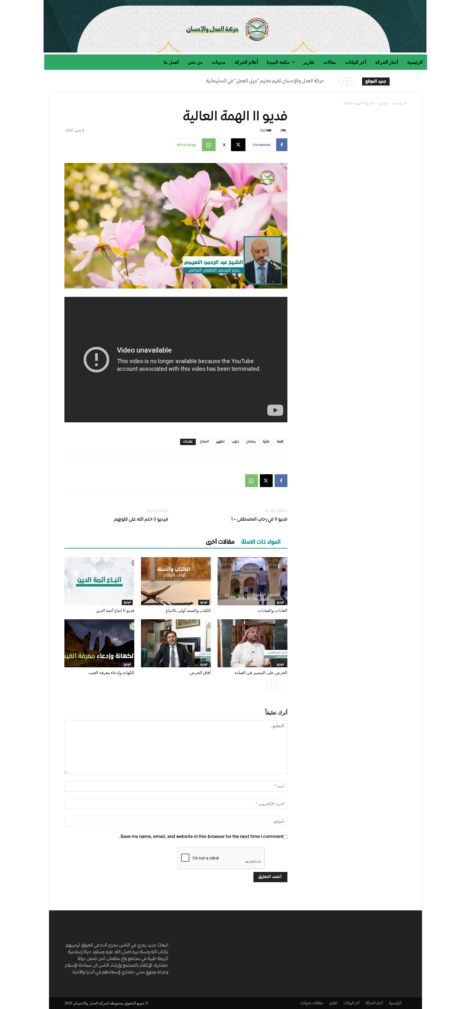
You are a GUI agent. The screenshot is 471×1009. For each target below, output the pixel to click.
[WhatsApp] (251, 480)
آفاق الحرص (200, 672)
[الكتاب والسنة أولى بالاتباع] (176, 581)
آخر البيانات (351, 1003)
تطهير (220, 442)
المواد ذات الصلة (261, 542)
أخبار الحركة (374, 1003)
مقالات (317, 1003)
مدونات (305, 1003)
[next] (343, 81)
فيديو (383, 103)
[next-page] (271, 685)
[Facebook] (281, 480)
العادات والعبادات (272, 610)
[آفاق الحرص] (176, 643)
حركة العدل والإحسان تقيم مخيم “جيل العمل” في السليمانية (265, 81)
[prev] (351, 81)
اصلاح (204, 442)
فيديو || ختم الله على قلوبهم (141, 520)
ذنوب (235, 442)
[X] (266, 480)
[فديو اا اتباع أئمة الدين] (99, 581)
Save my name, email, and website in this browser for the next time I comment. (201, 837)
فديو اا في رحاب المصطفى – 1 (259, 520)
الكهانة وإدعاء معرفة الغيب (111, 672)
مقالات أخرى (220, 542)
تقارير (333, 1003)
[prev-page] (281, 685)
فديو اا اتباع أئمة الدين (115, 610)
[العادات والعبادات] (252, 581)
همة (280, 442)
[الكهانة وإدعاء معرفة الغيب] (99, 643)
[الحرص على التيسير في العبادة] (252, 643)
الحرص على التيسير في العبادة (261, 672)
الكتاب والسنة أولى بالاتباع (188, 610)
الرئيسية (400, 103)
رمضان (251, 442)
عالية (266, 442)
